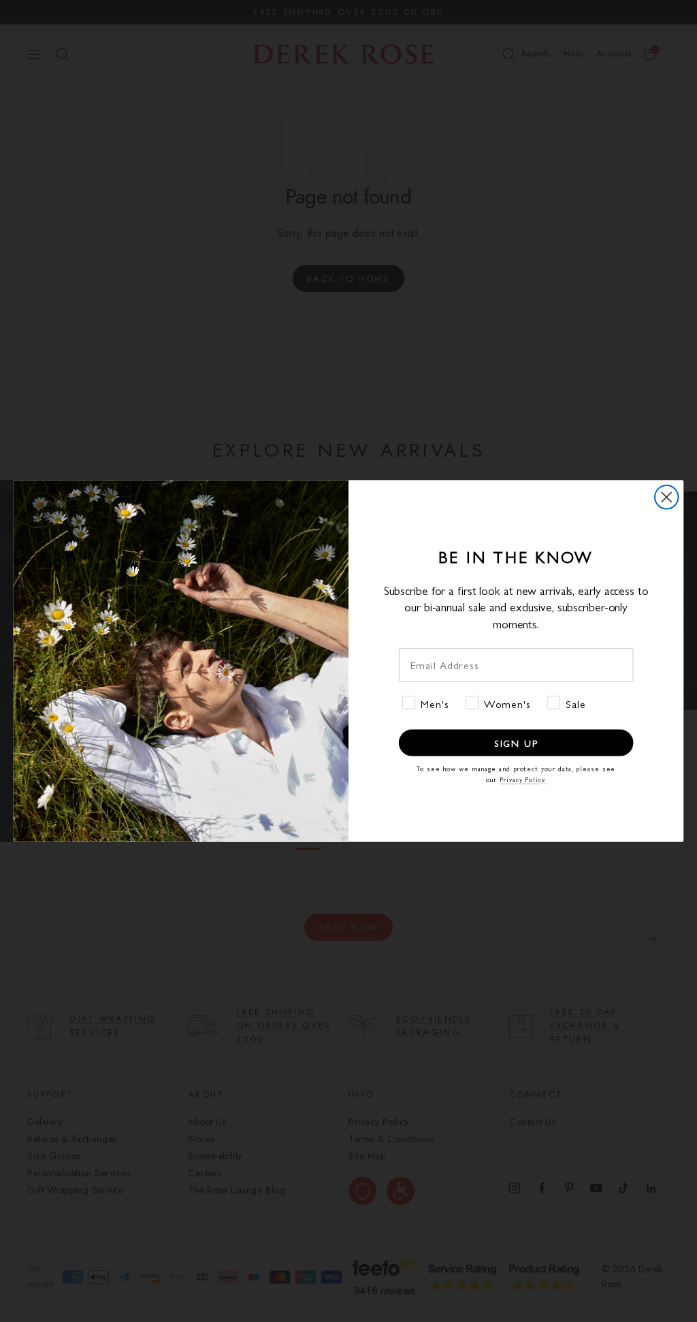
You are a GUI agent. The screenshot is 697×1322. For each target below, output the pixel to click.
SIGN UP (516, 742)
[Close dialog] (666, 497)
